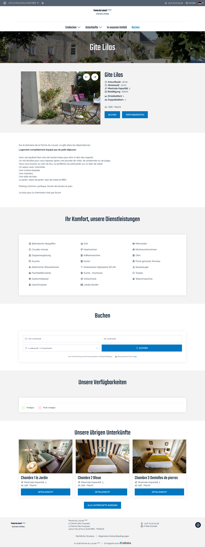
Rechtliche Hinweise (85, 536)
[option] (60, 97)
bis (105, 339)
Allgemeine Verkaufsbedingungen (113, 536)
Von (30, 339)
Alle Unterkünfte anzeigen (103, 505)
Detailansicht (45, 492)
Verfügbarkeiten (135, 115)
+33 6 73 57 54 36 (151, 523)
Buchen (136, 27)
